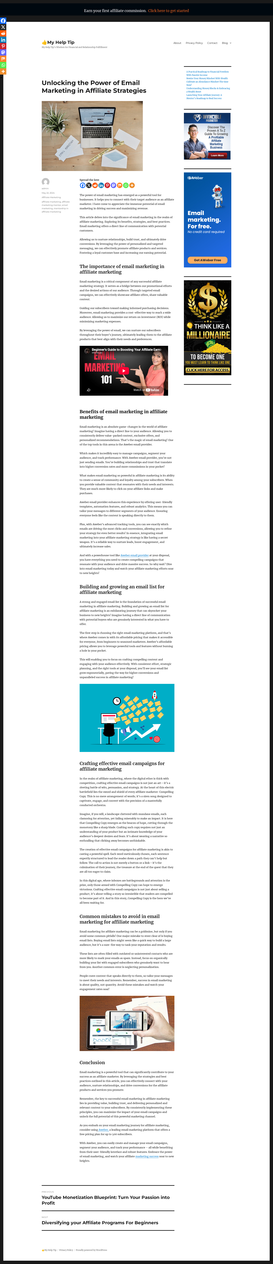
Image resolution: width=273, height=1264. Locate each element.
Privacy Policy (194, 42)
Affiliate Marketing (51, 197)
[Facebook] (82, 185)
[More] (132, 185)
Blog (225, 42)
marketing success (147, 1156)
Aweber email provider (135, 555)
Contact (212, 42)
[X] (89, 185)
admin (45, 188)
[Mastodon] (113, 185)
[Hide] (1, 77)
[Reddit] (95, 185)
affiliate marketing (51, 201)
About (177, 42)
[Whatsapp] (126, 185)
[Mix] (119, 185)
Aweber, (103, 1129)
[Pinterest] (107, 185)
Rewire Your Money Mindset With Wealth (207, 78)
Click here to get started (168, 11)
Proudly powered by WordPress (91, 1250)
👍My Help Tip (58, 42)
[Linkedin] (101, 185)
